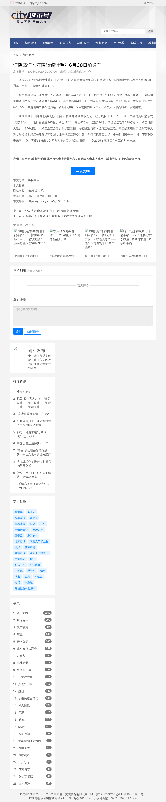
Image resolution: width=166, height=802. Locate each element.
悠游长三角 (24, 670)
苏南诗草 (24, 769)
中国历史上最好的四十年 (32, 443)
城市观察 (24, 755)
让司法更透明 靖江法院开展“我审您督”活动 (52, 210)
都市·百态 (101, 42)
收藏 (19, 225)
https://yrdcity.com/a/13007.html (49, 201)
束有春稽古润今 (27, 648)
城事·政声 (83, 42)
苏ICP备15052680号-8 (131, 794)
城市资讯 (30, 42)
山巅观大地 (25, 677)
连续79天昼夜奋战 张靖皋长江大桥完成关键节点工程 (58, 216)
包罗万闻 (24, 733)
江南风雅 (24, 783)
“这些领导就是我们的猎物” (33, 414)
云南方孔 (22, 655)
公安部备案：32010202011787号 (115, 798)
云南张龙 (22, 641)
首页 (16, 42)
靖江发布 (36, 350)
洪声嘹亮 (22, 627)
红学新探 (24, 748)
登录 (18, 331)
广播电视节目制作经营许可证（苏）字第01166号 (60, 798)
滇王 (20, 634)
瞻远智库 (22, 620)
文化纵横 (119, 42)
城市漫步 (154, 42)
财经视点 (65, 42)
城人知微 (24, 705)
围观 (21, 712)
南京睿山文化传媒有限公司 (71, 794)
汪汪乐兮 (24, 762)
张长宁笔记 (26, 776)
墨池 (21, 691)
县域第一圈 (25, 684)
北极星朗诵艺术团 (29, 741)
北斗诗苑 (22, 662)
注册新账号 (33, 331)
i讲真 (21, 719)
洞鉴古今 (136, 42)
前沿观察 (48, 42)
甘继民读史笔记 (28, 698)
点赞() (84, 171)
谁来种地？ (24, 391)
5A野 (21, 726)
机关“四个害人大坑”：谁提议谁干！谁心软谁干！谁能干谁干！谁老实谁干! (34, 402)
